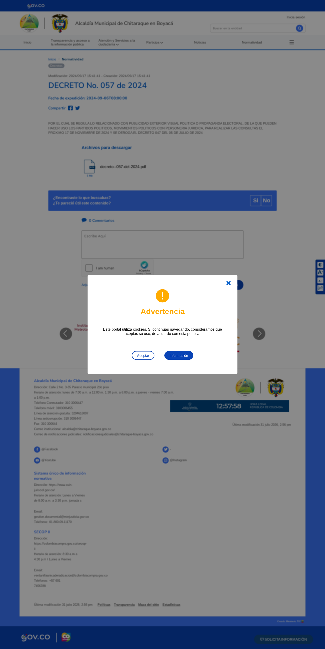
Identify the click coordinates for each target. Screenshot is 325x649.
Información (179, 356)
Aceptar (143, 356)
